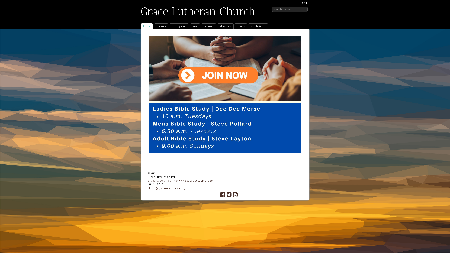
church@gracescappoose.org (166, 188)
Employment (179, 26)
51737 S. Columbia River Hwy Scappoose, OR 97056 (180, 180)
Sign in (304, 3)
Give (195, 26)
